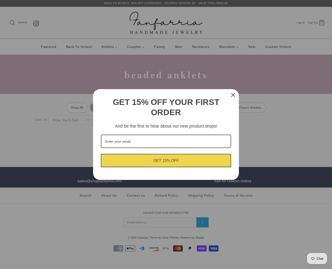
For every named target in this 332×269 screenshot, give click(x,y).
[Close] (233, 95)
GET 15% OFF (166, 160)
